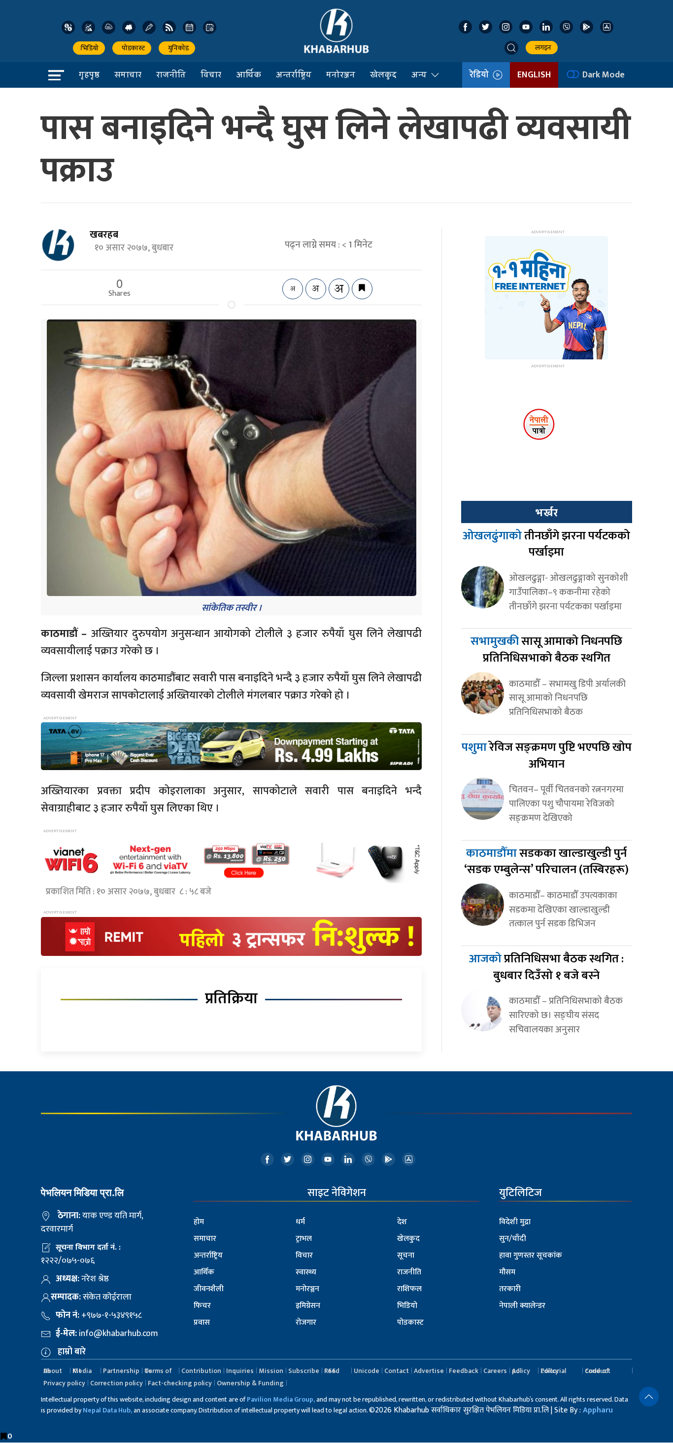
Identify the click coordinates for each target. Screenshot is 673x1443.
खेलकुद (383, 74)
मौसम (507, 1272)
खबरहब (104, 234)
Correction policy (116, 1383)
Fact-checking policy (180, 1383)
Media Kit (82, 1370)
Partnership (121, 1370)
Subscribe (303, 1370)
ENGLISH (534, 75)
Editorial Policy (553, 1370)
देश (402, 1222)
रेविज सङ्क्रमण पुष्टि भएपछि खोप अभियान (547, 756)
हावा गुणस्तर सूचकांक (530, 1255)
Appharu (598, 1410)
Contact (396, 1370)
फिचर (202, 1305)
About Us (52, 1370)
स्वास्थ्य (306, 1272)
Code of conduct (597, 1370)
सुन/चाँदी (512, 1238)
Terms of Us (158, 1370)
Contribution (201, 1370)
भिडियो (89, 48)
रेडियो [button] (481, 75)
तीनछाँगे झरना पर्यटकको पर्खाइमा (546, 544)
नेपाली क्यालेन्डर (522, 1305)
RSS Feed (331, 1370)
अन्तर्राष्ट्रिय (293, 74)
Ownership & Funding (250, 1383)
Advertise (429, 1370)
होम (199, 1222)
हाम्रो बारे (72, 1351)
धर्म (300, 1222)
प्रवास (202, 1322)
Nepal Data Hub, (107, 1410)
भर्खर (546, 513)
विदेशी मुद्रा (515, 1222)
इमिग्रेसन (308, 1305)
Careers (495, 1370)
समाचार (127, 74)
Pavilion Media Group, (281, 1399)
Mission (271, 1370)
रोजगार (306, 1322)
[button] (511, 48)
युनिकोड (177, 48)
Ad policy (521, 1370)
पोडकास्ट (132, 48)
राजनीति (171, 74)
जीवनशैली (209, 1289)
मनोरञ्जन (340, 74)
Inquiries (240, 1370)
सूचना (405, 1255)
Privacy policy (64, 1383)
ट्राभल (304, 1238)
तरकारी (510, 1289)
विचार (211, 74)
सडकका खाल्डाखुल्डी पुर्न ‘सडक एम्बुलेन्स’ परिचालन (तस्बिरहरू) (546, 862)
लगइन (541, 47)
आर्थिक (248, 74)
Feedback (463, 1370)
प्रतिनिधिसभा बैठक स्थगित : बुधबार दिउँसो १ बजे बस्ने (546, 967)
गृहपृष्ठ (89, 74)
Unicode (366, 1370)
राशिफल (409, 1289)
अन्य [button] (419, 74)
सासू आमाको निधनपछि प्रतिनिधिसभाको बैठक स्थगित (546, 650)
